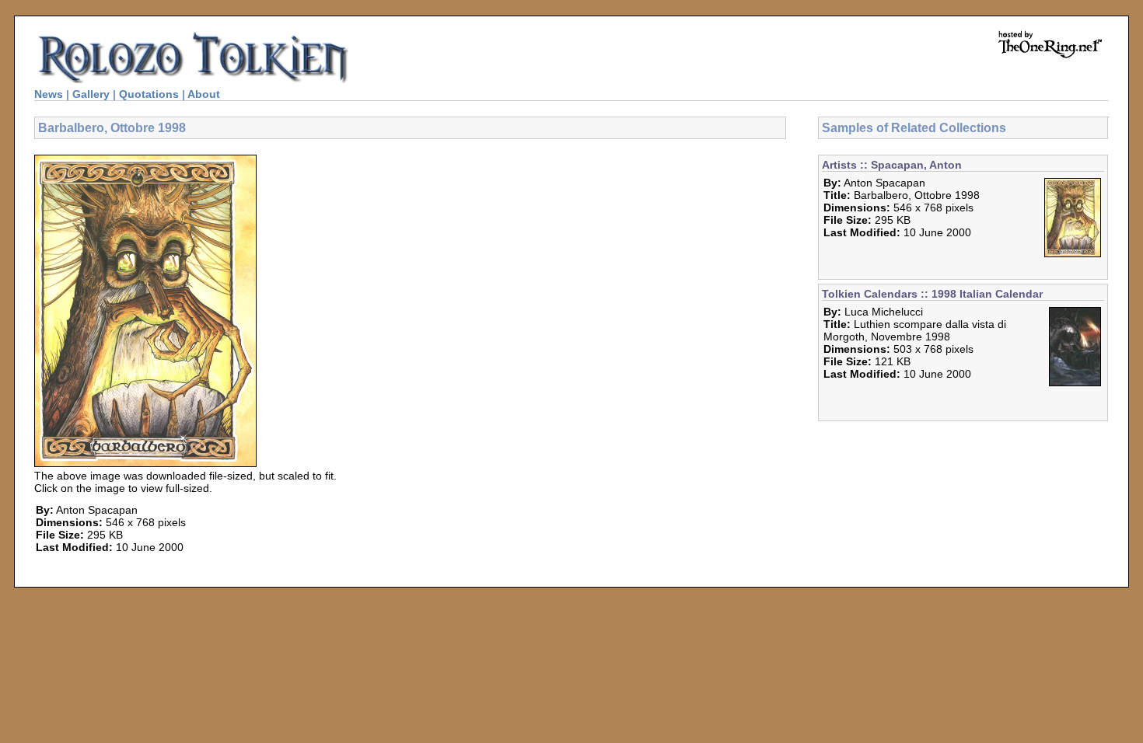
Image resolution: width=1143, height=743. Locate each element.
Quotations (149, 94)
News (48, 94)
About (203, 94)
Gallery (91, 94)
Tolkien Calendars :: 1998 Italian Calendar (932, 294)
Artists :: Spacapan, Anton (892, 165)
